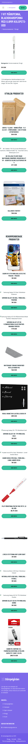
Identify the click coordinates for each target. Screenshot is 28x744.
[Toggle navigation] (3, 7)
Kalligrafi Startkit (14, 211)
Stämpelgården (8, 704)
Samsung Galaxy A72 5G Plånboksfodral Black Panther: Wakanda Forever (14, 324)
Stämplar (6, 707)
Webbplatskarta (21, 741)
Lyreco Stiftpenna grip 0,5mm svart (14, 554)
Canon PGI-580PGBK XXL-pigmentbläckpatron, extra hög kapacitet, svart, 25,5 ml (14, 651)
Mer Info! (14, 72)
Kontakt (14, 739)
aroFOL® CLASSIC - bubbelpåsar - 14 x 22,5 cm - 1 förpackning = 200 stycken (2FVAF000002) (14, 130)
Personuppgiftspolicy (8, 741)
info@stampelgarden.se (7, 2)
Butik (23, 8)
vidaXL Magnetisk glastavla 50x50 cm (14, 414)
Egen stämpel (8, 710)
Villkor (19, 739)
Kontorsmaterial (8, 29)
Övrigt (17, 29)
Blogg (6, 713)
